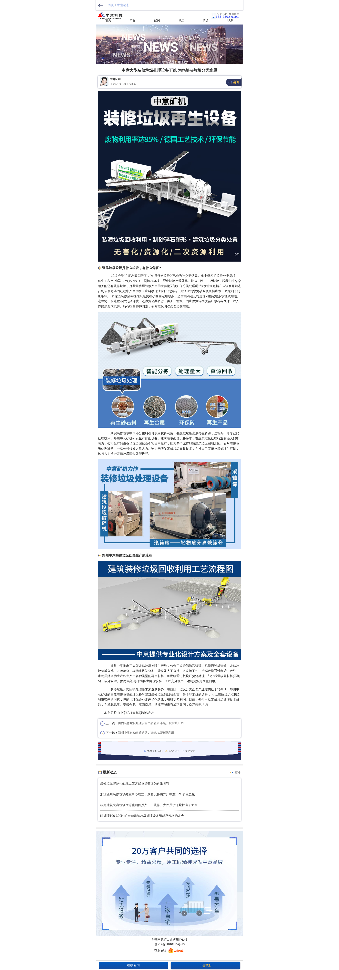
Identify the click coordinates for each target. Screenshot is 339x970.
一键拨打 (205, 965)
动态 (181, 20)
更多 (238, 772)
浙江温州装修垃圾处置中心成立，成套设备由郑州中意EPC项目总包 (147, 794)
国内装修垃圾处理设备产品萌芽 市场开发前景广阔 (151, 723)
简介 (206, 20)
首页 (111, 5)
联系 (230, 20)
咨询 (236, 82)
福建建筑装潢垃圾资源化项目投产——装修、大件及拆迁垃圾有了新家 (149, 805)
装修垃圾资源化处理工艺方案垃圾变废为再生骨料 (134, 783)
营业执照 (160, 950)
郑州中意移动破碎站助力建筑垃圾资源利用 (146, 732)
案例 (157, 20)
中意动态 (123, 5)
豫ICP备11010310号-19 (170, 944)
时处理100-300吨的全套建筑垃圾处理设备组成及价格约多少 (142, 815)
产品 (133, 20)
